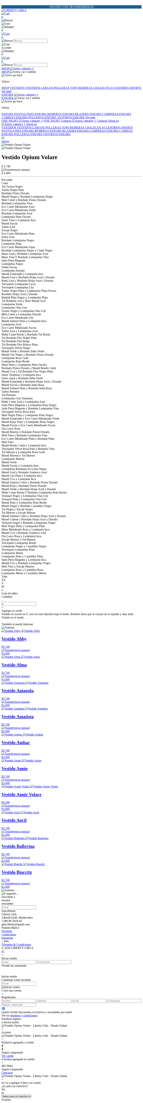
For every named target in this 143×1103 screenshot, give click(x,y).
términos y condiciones (23, 1015)
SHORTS (135, 87)
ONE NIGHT (10, 120)
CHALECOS (101, 87)
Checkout (7, 1072)
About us (31, 124)
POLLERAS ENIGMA (42, 117)
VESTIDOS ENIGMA (71, 117)
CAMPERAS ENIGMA (116, 114)
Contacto (66, 120)
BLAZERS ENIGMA (88, 114)
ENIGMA (7, 94)
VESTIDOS (17, 87)
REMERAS (85, 87)
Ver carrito (7, 1055)
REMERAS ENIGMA (61, 114)
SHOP (5, 68)
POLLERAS (62, 87)
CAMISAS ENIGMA (14, 117)
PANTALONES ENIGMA (30, 114)
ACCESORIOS (120, 87)
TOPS (74, 87)
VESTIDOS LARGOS (39, 87)
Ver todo (6, 91)
